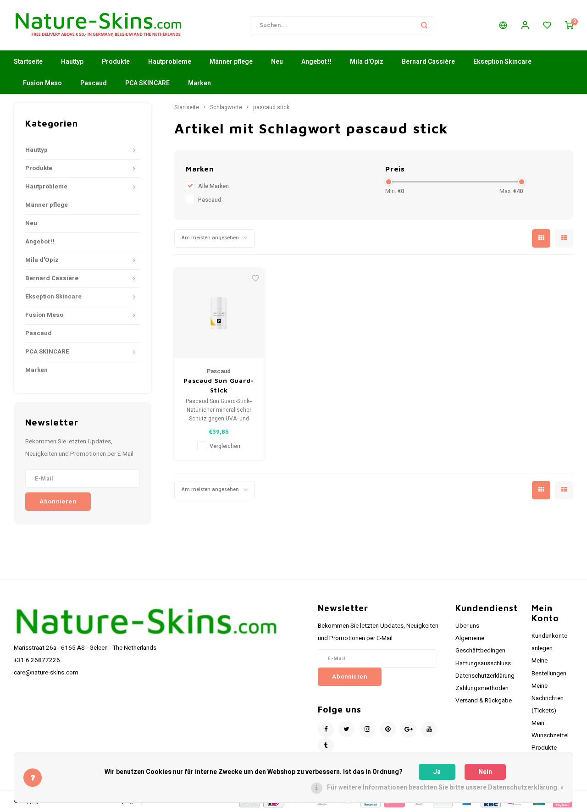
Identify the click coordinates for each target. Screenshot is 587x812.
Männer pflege (231, 61)
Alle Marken (213, 186)
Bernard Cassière (428, 61)
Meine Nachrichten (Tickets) (548, 698)
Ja (437, 772)
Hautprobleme (169, 61)
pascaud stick (271, 107)
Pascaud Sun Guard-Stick (218, 385)
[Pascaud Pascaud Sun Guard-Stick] (219, 313)
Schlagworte (226, 107)
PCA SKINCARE (147, 83)
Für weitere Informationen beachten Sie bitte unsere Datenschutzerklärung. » (445, 787)
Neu (277, 61)
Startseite (28, 61)
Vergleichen (225, 446)
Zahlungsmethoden (482, 688)
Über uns (467, 625)
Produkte (116, 61)
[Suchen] (424, 25)
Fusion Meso (42, 83)
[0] (569, 25)
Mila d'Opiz (366, 61)
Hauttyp (72, 61)
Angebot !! (316, 61)
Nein (485, 772)
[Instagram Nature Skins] (367, 729)
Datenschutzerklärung (485, 675)
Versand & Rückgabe (483, 700)
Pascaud (93, 83)
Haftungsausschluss (483, 663)
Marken (199, 83)
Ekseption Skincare (502, 61)
